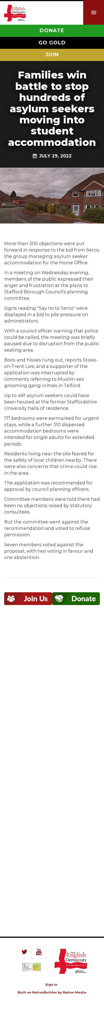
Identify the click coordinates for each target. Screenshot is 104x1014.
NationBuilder (44, 992)
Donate (52, 30)
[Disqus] (52, 695)
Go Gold (52, 43)
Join (52, 55)
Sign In (51, 985)
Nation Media (74, 992)
